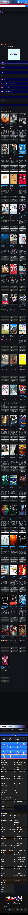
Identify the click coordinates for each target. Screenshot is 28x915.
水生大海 (2, 217)
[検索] (26, 6)
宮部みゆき (12, 608)
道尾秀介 (20, 366)
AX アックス (12, 245)
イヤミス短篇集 (4, 185)
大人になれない (22, 335)
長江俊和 (2, 668)
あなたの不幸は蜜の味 (13, 607)
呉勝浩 (20, 306)
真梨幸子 (2, 156)
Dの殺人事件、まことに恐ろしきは (22, 396)
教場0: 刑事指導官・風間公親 (22, 426)
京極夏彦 (11, 186)
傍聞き (11, 335)
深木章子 (2, 608)
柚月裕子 (20, 187)
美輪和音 (11, 126)
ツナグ (2, 335)
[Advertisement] (14, 28)
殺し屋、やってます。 (22, 276)
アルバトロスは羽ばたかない (13, 276)
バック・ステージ (22, 485)
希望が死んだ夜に (4, 455)
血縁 (11, 485)
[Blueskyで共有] (21, 909)
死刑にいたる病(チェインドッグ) (22, 547)
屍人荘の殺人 (21, 516)
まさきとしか (21, 336)
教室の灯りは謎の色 (4, 547)
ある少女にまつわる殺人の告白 (22, 577)
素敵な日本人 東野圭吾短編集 (22, 155)
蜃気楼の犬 (3, 365)
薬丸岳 (2, 246)
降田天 (2, 306)
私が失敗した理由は (13, 516)
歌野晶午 (20, 397)
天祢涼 (2, 457)
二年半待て (21, 245)
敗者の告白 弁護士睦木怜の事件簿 (5, 607)
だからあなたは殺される (4, 216)
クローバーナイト (4, 395)
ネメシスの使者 (4, 275)
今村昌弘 (20, 517)
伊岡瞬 (2, 487)
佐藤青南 (20, 578)
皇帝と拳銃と (12, 365)
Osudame (8, 906)
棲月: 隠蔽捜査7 (13, 154)
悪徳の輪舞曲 (12, 425)
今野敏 (11, 156)
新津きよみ (21, 246)
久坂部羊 (11, 306)
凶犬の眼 (12, 215)
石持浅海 (20, 217)
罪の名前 (20, 124)
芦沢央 (20, 487)
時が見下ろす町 (22, 455)
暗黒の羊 (12, 124)
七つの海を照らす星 (22, 607)
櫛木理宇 (20, 548)
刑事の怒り (3, 245)
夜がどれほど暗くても (4, 125)
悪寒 (2, 485)
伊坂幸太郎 (12, 246)
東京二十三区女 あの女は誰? (5, 667)
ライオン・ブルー (22, 305)
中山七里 (2, 127)
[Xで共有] (9, 909)
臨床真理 (3, 516)
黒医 (11, 305)
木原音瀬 (20, 126)
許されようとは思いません (4, 637)
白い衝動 (12, 395)
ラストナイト (12, 546)
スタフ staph (21, 365)
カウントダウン (4, 154)
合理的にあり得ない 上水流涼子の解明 (22, 186)
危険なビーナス (4, 576)
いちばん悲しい (13, 455)
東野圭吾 (20, 157)
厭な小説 (12, 185)
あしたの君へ (4, 425)
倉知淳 (11, 366)
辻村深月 (2, 336)
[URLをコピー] (25, 909)
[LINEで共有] (17, 909)
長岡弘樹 (11, 336)
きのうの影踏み (13, 576)
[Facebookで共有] (13, 909)
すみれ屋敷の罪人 (4, 305)
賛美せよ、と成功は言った (22, 216)
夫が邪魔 (12, 636)
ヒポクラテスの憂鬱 (22, 637)
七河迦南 (11, 277)
